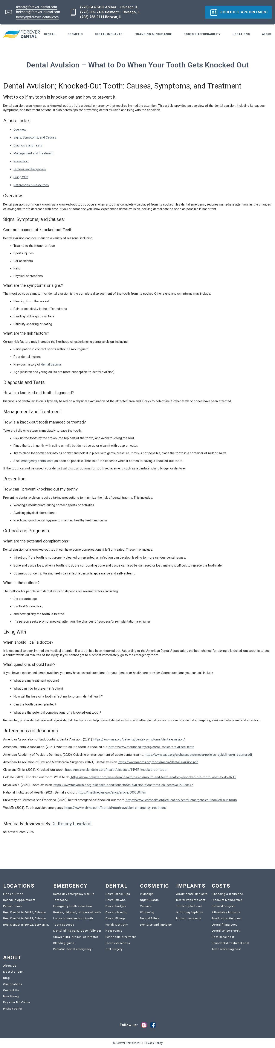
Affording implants (189, 912)
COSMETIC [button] (75, 34)
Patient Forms (13, 906)
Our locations (12, 984)
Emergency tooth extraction (72, 906)
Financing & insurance (227, 894)
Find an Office (13, 894)
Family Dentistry (116, 924)
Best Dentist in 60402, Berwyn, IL (26, 924)
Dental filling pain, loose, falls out (77, 930)
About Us (10, 965)
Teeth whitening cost (226, 949)
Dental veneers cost (226, 930)
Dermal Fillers (149, 918)
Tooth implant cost (189, 906)
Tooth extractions (117, 943)
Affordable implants (226, 912)
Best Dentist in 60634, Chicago (24, 918)
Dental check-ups (117, 894)
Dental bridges (115, 906)
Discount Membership (227, 900)
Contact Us (11, 990)
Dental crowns (115, 900)
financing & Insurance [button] (153, 34)
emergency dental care (37, 461)
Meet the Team (13, 971)
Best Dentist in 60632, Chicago (24, 912)
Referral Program (223, 906)
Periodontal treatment (120, 936)
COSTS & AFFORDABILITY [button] (202, 34)
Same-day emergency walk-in (73, 894)
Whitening (147, 912)
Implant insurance (188, 918)
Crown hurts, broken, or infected (76, 936)
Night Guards (149, 900)
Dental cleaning (116, 912)
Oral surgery (113, 949)
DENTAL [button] (49, 34)
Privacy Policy (153, 1043)
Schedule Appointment (19, 900)
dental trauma (51, 364)
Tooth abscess (63, 924)
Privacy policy (13, 1008)
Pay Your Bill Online (16, 1002)
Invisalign (146, 894)
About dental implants (192, 894)
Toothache (60, 900)
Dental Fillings (115, 918)
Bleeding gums (63, 943)
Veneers (145, 906)
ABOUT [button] (267, 34)
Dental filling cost (224, 924)
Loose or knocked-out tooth (73, 918)
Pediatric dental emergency (72, 949)
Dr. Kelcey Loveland (71, 823)
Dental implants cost (190, 900)
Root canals (113, 930)
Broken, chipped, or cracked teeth (77, 912)
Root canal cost (223, 936)
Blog (6, 977)
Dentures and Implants (156, 924)
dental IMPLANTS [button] (108, 34)
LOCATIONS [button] (241, 34)
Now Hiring (11, 996)
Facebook (153, 1025)
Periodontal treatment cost (230, 943)
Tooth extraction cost (227, 918)
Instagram (144, 1025)
